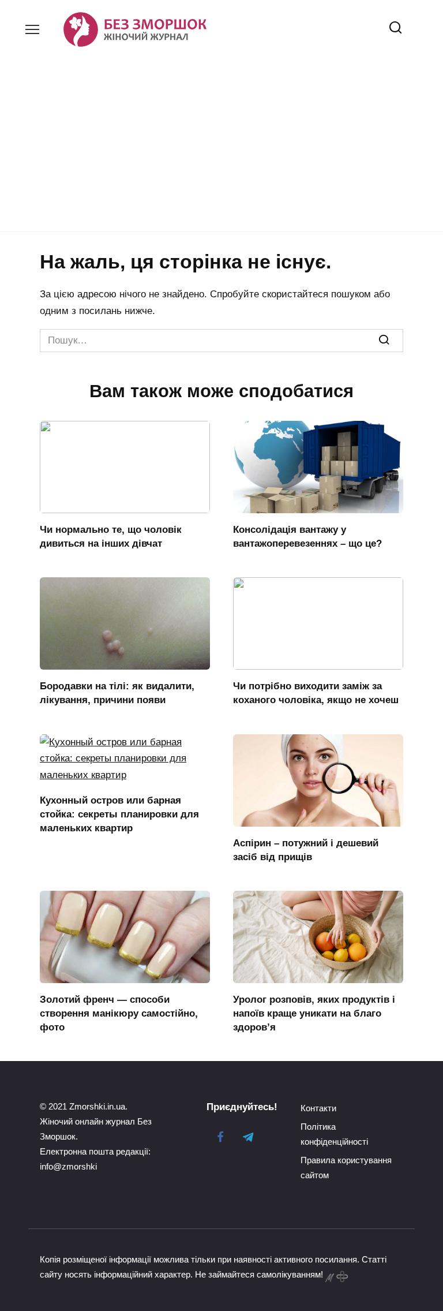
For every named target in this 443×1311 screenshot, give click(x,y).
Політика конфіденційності (334, 1134)
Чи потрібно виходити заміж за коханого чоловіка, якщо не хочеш (316, 693)
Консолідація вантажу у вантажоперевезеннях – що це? (307, 536)
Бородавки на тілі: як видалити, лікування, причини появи (117, 693)
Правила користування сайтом (346, 1167)
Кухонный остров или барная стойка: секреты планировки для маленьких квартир (119, 814)
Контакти (318, 1108)
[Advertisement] (221, 134)
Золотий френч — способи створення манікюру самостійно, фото (119, 1013)
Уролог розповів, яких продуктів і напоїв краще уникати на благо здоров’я (314, 1013)
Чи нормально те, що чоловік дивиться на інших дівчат (111, 536)
